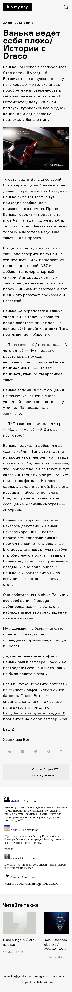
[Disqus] (36, 840)
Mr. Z (29, 22)
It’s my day (17, 6)
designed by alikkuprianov (36, 982)
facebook (57, 976)
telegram (41, 976)
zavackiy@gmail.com (17, 976)
